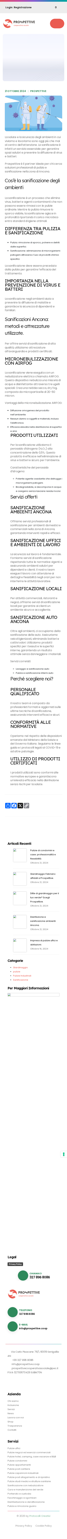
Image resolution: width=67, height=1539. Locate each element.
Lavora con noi (16, 1417)
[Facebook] (17, 1380)
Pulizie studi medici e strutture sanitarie (29, 1481)
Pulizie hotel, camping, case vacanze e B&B (32, 1456)
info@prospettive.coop (33, 1328)
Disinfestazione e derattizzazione (26, 1502)
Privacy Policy (15, 1264)
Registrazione (23, 7)
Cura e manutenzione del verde (25, 1489)
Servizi (11, 1409)
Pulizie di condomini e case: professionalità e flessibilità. (43, 854)
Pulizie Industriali (22, 975)
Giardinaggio (20, 967)
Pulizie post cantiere (19, 1469)
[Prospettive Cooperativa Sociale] (19, 23)
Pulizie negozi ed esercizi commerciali (29, 1452)
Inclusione (13, 1405)
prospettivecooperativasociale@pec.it (35, 1368)
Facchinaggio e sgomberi (22, 1497)
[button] (57, 23)
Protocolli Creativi (39, 1516)
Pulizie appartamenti (19, 1464)
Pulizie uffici (14, 1448)
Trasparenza (15, 1425)
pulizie (16, 971)
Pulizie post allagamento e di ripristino (29, 1477)
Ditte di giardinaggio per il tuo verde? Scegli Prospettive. (44, 897)
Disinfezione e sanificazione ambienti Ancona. (43, 921)
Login (8, 7)
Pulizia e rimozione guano (22, 1506)
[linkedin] (10, 1380)
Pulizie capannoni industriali (23, 1473)
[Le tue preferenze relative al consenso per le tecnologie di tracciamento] (63, 1154)
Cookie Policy (43, 1525)
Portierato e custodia (19, 1493)
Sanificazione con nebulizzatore (25, 1485)
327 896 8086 (40, 1277)
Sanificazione (38, 43)
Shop (10, 1421)
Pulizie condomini (17, 1460)
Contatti (12, 1430)
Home (10, 69)
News (20, 69)
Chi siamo (13, 1401)
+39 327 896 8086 (23, 1360)
